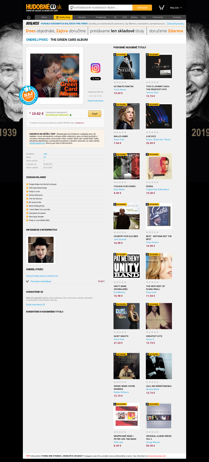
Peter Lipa (118, 442)
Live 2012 (151, 136)
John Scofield (120, 239)
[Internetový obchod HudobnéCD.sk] (44, 7)
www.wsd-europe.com (157, 456)
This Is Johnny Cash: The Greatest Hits (157, 88)
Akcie (44, 17)
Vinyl (143, 17)
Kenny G (150, 339)
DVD (125, 17)
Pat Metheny (119, 292)
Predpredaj (101, 17)
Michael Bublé (152, 389)
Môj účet (174, 7)
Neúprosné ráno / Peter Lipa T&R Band (125, 437)
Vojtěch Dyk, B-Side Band (157, 189)
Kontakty (177, 17)
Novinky (82, 17)
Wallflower (121, 136)
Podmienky (158, 17)
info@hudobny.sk (37, 143)
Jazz (45, 154)
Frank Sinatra (120, 89)
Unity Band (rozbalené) (121, 287)
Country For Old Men (126, 236)
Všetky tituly (64, 17)
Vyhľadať (142, 7)
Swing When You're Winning (124, 387)
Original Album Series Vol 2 (158, 437)
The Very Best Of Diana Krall (155, 287)
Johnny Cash (152, 92)
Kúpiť (94, 113)
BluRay (134, 17)
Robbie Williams (121, 392)
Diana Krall (119, 139)
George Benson (153, 442)
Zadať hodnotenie (95, 101)
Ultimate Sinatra (124, 86)
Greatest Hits (154, 336)
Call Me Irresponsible (158, 386)
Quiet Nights (121, 336)
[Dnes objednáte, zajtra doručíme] (104, 34)
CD (115, 17)
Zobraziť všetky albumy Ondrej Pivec (42, 276)
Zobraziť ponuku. (175, 23)
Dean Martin (119, 189)
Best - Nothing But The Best (159, 237)
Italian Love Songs (125, 186)
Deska (149, 186)
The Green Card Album (40, 281)
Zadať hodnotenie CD (35, 304)
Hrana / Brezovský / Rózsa (158, 139)
